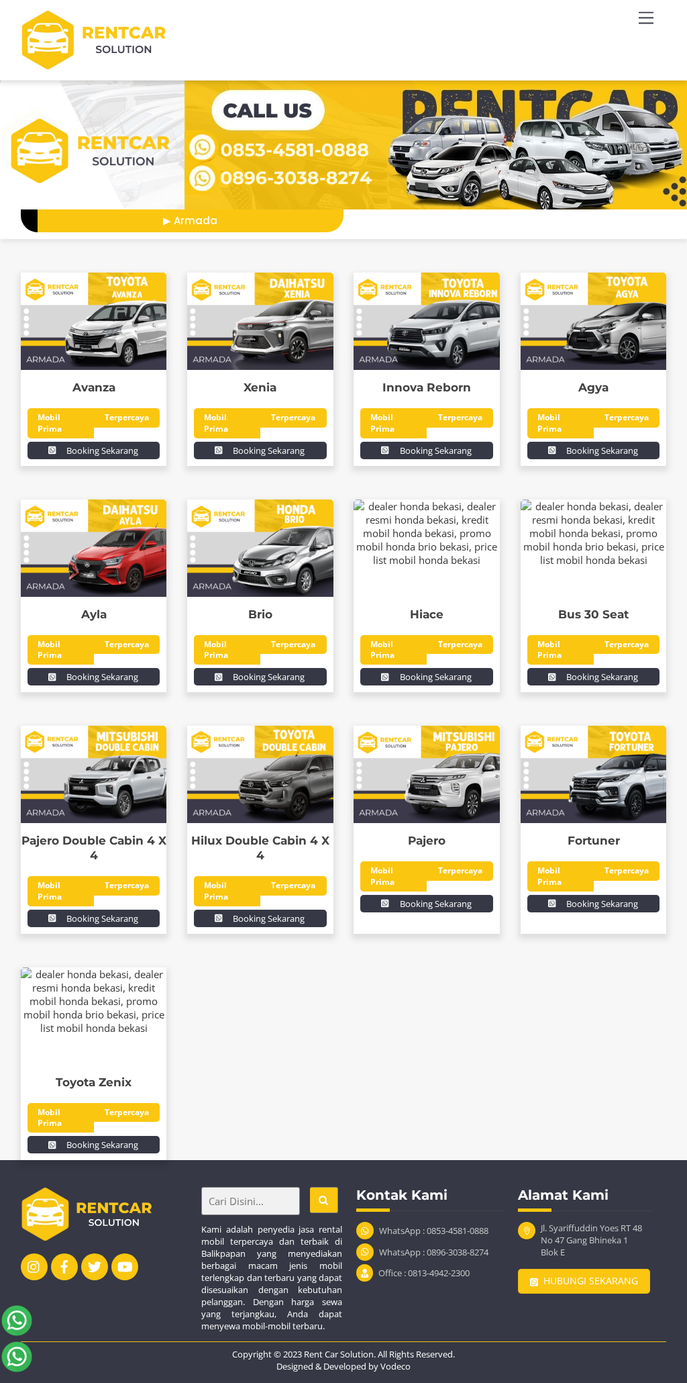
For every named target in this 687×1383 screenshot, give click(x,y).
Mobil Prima (50, 423)
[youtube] (124, 1265)
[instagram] (34, 1265)
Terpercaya (127, 417)
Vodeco (395, 1366)
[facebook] (64, 1265)
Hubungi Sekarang (590, 1281)
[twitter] (94, 1265)
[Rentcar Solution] (101, 63)
